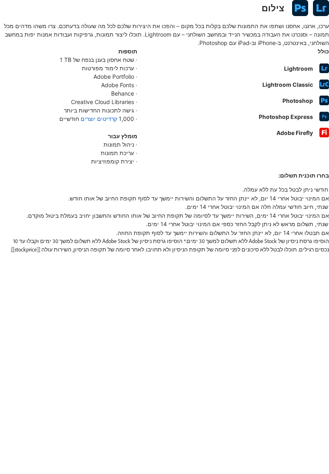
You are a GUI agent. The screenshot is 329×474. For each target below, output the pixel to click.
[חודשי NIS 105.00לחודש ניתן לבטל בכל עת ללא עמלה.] (164, 189)
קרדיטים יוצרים (99, 118)
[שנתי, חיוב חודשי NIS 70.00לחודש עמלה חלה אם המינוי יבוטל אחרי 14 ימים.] (164, 206)
